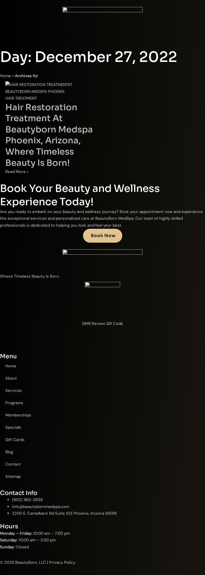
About (11, 378)
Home (5, 75)
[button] (102, 38)
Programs (14, 402)
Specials (13, 427)
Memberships (18, 415)
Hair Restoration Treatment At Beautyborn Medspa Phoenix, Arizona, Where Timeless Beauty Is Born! (49, 135)
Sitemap (13, 476)
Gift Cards (15, 439)
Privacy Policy (62, 562)
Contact (13, 464)
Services (13, 390)
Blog (9, 452)
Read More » (17, 171)
